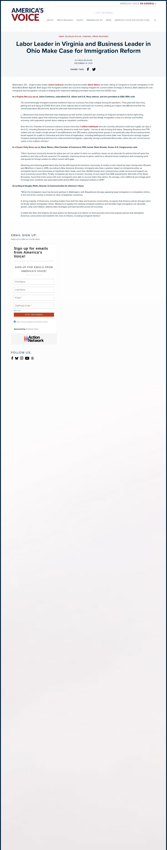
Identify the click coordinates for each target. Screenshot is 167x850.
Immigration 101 (95, 20)
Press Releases (65, 20)
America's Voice (138, 3)
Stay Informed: (104, 12)
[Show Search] (155, 20)
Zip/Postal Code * (22, 304)
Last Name (19, 288)
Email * (18, 296)
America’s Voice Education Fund (132, 20)
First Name (20, 280)
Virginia (86, 36)
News (108, 20)
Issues (79, 20)
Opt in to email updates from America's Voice (32, 322)
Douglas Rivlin (73, 36)
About (50, 20)
